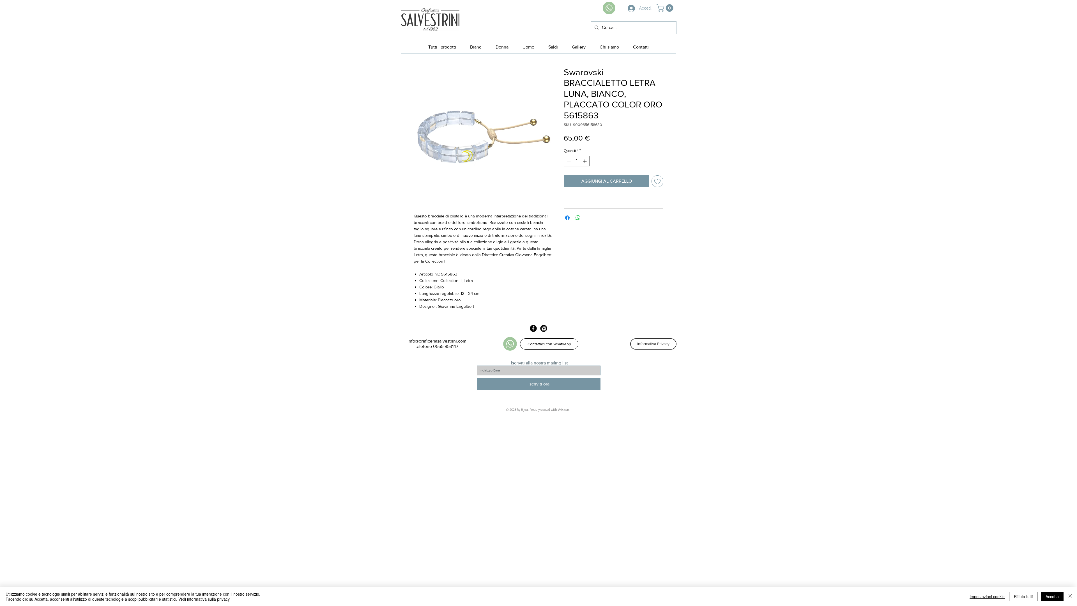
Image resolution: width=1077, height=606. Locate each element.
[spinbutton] (577, 161)
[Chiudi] (1070, 596)
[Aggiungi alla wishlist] (657, 181)
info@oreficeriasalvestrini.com (437, 341)
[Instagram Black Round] (543, 328)
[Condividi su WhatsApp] (578, 217)
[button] (666, 8)
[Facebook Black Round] (533, 328)
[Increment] (585, 161)
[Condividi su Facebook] (567, 217)
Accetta (1052, 596)
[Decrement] (568, 161)
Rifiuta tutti (1023, 596)
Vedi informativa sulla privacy (204, 599)
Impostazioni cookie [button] (987, 596)
